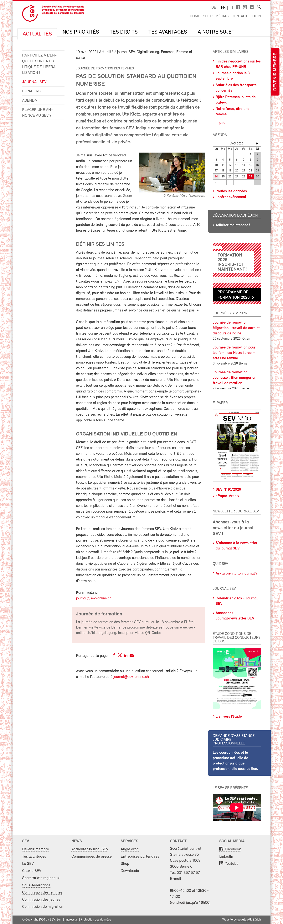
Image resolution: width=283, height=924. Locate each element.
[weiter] (257, 143)
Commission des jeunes (41, 900)
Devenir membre (275, 72)
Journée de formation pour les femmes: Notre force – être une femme (234, 353)
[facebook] (114, 656)
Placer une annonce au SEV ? (37, 113)
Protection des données (96, 919)
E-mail (175, 879)
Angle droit (130, 849)
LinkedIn (226, 857)
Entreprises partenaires (140, 857)
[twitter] (120, 656)
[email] (132, 656)
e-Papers (31, 91)
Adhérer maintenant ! (233, 225)
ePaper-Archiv (227, 496)
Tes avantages (167, 32)
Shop (208, 16)
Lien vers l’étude (229, 717)
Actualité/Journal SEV (89, 849)
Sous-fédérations (36, 885)
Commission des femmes (42, 892)
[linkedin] (126, 656)
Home (195, 16)
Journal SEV (34, 82)
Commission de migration (42, 907)
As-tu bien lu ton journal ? (236, 573)
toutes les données (231, 191)
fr (223, 8)
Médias (222, 16)
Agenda (29, 101)
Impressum (71, 919)
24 (216, 176)
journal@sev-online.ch (93, 598)
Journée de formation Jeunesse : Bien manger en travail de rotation (234, 377)
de (213, 8)
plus (221, 123)
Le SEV (28, 864)
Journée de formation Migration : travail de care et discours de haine (236, 328)
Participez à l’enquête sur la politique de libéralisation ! (39, 64)
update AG (244, 919)
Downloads (130, 871)
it (232, 8)
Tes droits (124, 32)
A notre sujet (216, 32)
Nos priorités (81, 32)
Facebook (233, 849)
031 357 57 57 (188, 873)
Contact (240, 16)
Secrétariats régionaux (40, 878)
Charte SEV (31, 871)
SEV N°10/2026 (228, 490)
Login (255, 16)
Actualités (37, 34)
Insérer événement (231, 197)
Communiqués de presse (91, 857)
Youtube (231, 864)
